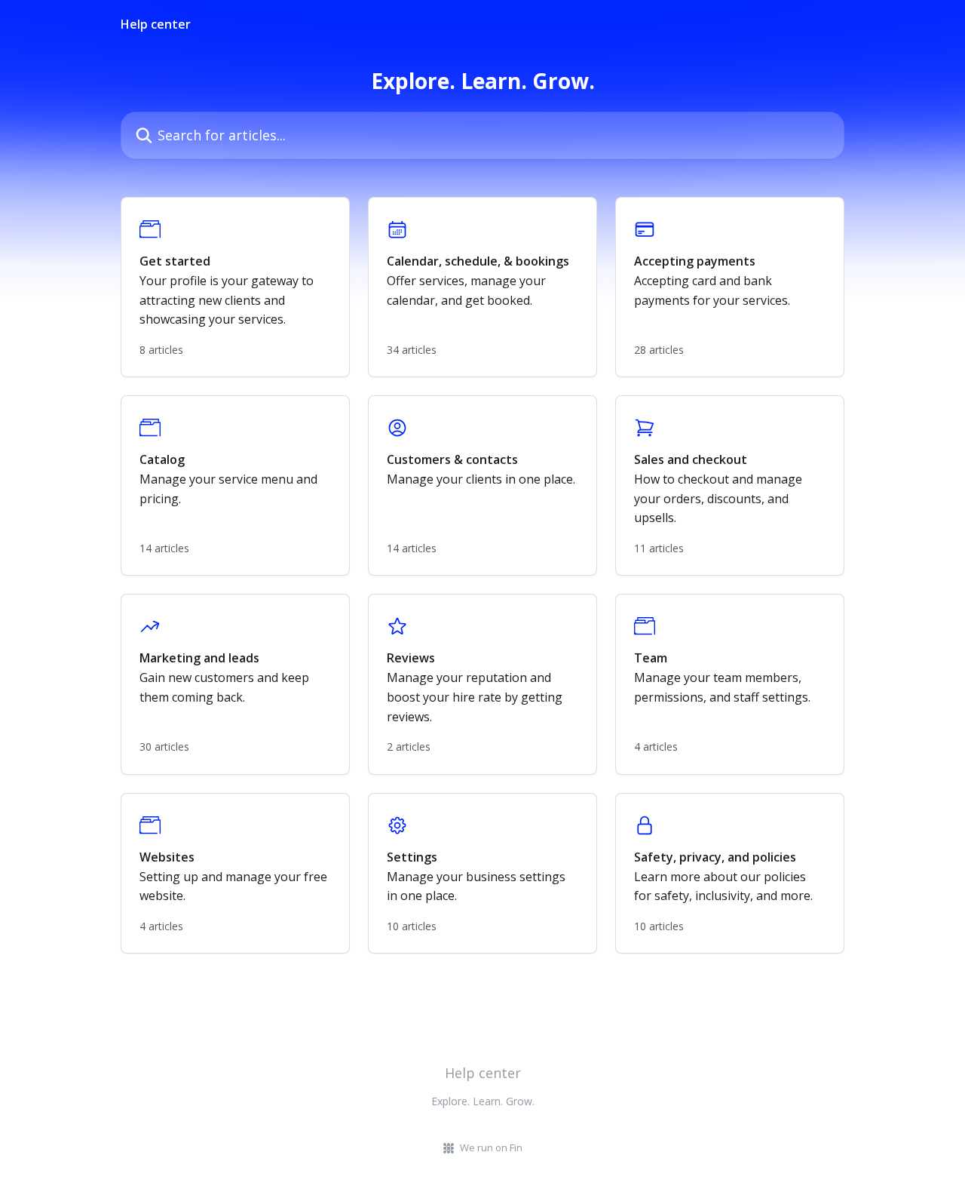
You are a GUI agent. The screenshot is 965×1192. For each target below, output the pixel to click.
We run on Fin (491, 1147)
